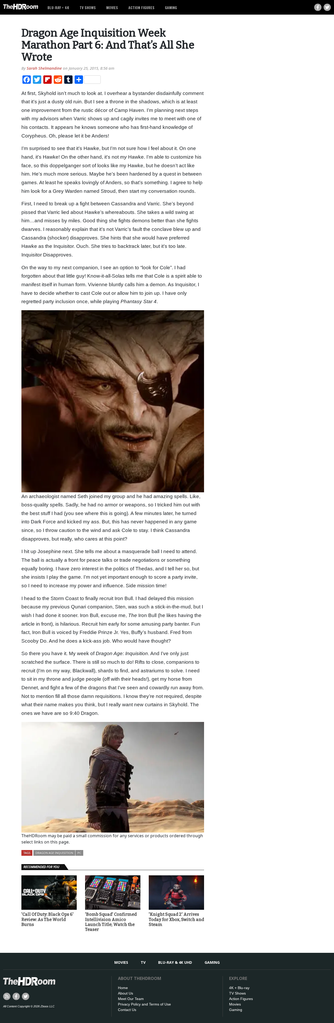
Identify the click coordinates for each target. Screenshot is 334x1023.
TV (143, 962)
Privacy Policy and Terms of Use (144, 1004)
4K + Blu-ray (239, 988)
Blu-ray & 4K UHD (175, 962)
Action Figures (141, 7)
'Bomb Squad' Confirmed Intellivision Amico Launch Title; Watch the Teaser (111, 922)
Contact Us (127, 1010)
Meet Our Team (131, 999)
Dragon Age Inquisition (54, 853)
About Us (125, 993)
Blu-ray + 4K (58, 7)
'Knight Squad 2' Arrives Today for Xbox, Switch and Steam (176, 919)
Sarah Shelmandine (44, 68)
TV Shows (88, 7)
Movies (112, 7)
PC (79, 853)
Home (123, 988)
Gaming (171, 7)
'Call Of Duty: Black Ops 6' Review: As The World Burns (47, 919)
